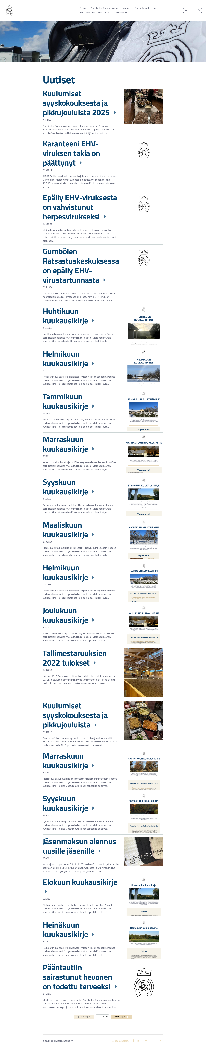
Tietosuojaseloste (120, 1041)
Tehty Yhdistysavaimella (153, 1041)
